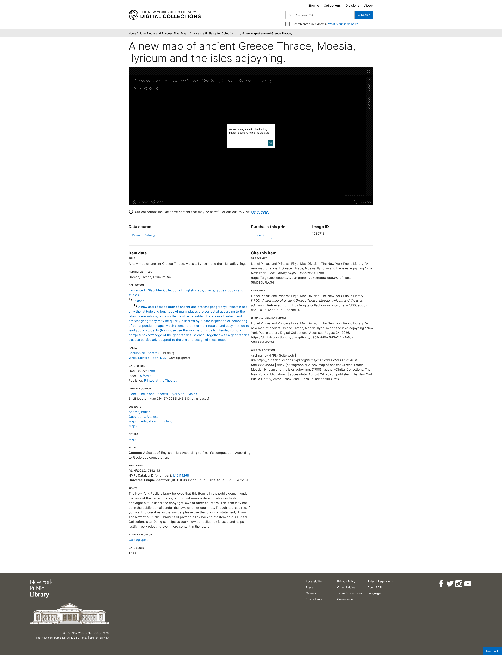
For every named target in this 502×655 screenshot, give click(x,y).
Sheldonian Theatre (143, 353)
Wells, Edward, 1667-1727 (147, 358)
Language (374, 593)
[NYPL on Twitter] (450, 583)
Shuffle (313, 5)
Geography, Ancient (143, 416)
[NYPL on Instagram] (459, 583)
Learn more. (260, 212)
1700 (151, 371)
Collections (332, 5)
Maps (133, 426)
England (167, 421)
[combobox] (320, 15)
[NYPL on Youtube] (467, 583)
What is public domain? (343, 23)
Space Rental (314, 599)
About (368, 5)
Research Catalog (143, 235)
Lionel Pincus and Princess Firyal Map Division (163, 394)
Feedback (492, 651)
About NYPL (375, 587)
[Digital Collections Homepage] (165, 15)
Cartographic (138, 540)
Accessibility (314, 581)
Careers (311, 593)
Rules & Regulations (380, 581)
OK (270, 143)
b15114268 (181, 475)
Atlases (138, 301)
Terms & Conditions (349, 593)
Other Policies (346, 587)
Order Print (261, 235)
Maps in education (142, 421)
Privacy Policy (346, 581)
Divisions (352, 5)
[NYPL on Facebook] (441, 583)
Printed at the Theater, (160, 380)
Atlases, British (139, 412)
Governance (345, 599)
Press (309, 587)
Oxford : (144, 376)
